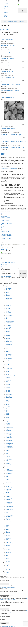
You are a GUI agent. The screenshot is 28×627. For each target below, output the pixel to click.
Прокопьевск (9, 477)
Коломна (8, 387)
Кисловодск (8, 384)
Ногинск (7, 450)
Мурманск (8, 416)
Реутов (7, 486)
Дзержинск (8, 340)
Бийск (7, 314)
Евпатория (8, 347)
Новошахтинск (9, 447)
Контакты (6, 13)
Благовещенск (9, 315)
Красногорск (9, 394)
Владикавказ (9, 324)
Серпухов (8, 508)
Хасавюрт (8, 545)
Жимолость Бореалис (7, 97)
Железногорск (9, 354)
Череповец (8, 552)
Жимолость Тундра (7, 71)
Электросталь (9, 564)
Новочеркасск (9, 446)
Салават (8, 495)
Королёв (8, 391)
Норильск (8, 452)
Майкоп (7, 410)
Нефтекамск (9, 429)
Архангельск (9, 298)
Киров (7, 383)
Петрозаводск (9, 473)
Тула (7, 531)
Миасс (7, 413)
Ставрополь (8, 513)
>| (9, 154)
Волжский (8, 329)
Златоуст (8, 360)
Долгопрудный (9, 342)
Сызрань (8, 519)
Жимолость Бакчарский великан (10, 84)
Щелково (8, 561)
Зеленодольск (9, 358)
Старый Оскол (9, 515)
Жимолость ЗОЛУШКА (8, 78)
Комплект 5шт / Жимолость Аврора (11, 135)
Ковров (7, 386)
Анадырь (8, 289)
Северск (8, 505)
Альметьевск (9, 288)
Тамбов (7, 525)
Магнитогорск (9, 409)
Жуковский (8, 355)
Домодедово (9, 344)
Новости (3, 222)
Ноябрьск (8, 453)
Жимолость (21, 21)
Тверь (7, 526)
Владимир (8, 325)
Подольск (8, 476)
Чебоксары (8, 549)
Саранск (8, 499)
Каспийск (8, 378)
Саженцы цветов (5, 231)
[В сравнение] (23, 48)
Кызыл (7, 401)
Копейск (8, 390)
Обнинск (8, 456)
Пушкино (8, 480)
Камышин (8, 377)
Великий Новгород (10, 321)
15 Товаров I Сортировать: (10, 32)
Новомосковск (9, 440)
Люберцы (8, 406)
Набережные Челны (10, 421)
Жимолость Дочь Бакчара (9, 45)
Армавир (8, 295)
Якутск (7, 572)
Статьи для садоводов (6, 223)
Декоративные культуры (6, 235)
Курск (7, 400)
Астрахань (8, 299)
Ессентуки (8, 351)
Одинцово (8, 457)
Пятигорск (8, 482)
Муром (7, 417)
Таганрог (8, 523)
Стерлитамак (9, 516)
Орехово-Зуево (9, 465)
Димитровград (9, 341)
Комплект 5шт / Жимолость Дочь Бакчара (13, 141)
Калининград (9, 373)
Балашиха (8, 305)
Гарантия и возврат (5, 219)
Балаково (8, 304)
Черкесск (8, 554)
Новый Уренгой (9, 449)
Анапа (7, 291)
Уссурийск (8, 538)
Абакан (7, 286)
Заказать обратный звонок (8, 252)
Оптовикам (3, 226)
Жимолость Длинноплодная (9, 65)
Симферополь (9, 509)
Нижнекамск (8, 433)
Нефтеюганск (9, 430)
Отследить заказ (5, 220)
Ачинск (7, 301)
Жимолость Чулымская (8, 52)
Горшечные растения (6, 238)
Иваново (8, 363)
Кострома (8, 393)
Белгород (8, 309)
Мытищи (8, 419)
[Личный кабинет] (18, 4)
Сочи (7, 512)
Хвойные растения (5, 237)
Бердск (7, 311)
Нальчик (8, 424)
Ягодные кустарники (12, 21)
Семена (3, 240)
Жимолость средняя (5, 31)
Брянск (7, 318)
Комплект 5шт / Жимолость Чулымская (12, 147)
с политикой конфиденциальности (9, 275)
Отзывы (6, 12)
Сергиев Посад (9, 506)
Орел (7, 462)
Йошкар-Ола (9, 368)
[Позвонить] (19, 1)
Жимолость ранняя (4, 29)
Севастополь (9, 502)
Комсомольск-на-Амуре (11, 388)
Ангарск (7, 292)
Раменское (8, 485)
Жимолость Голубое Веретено (10, 90)
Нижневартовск (9, 431)
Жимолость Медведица (8, 128)
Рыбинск (8, 490)
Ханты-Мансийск (10, 544)
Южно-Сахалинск (10, 569)
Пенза (7, 469)
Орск (7, 466)
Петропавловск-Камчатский (12, 475)
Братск (7, 317)
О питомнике (4, 216)
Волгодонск (8, 328)
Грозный (8, 335)
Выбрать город (6, 15)
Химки (7, 546)
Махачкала (8, 411)
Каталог (6, 5)
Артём (7, 296)
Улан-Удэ (8, 535)
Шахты (7, 558)
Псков (7, 479)
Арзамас (8, 294)
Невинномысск (9, 427)
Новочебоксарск (9, 444)
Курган (7, 398)
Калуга (7, 374)
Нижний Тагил (9, 436)
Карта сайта (4, 264)
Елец (7, 348)
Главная (6, 3)
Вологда (8, 331)
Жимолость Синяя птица (8, 122)
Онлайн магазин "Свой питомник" (9, 168)
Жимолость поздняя (5, 28)
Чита (7, 555)
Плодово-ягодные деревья (7, 232)
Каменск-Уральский (10, 375)
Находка (8, 426)
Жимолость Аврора (7, 39)
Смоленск (8, 510)
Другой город (4, 249)
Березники (8, 312)
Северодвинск (9, 503)
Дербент (8, 338)
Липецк (7, 404)
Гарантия (6, 6)
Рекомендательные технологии (8, 262)
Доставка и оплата (5, 217)
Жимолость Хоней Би (7, 58)
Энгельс (8, 567)
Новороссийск (9, 442)
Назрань (8, 423)
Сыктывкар (8, 521)
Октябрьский (9, 459)
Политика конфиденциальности (8, 260)
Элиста (7, 565)
